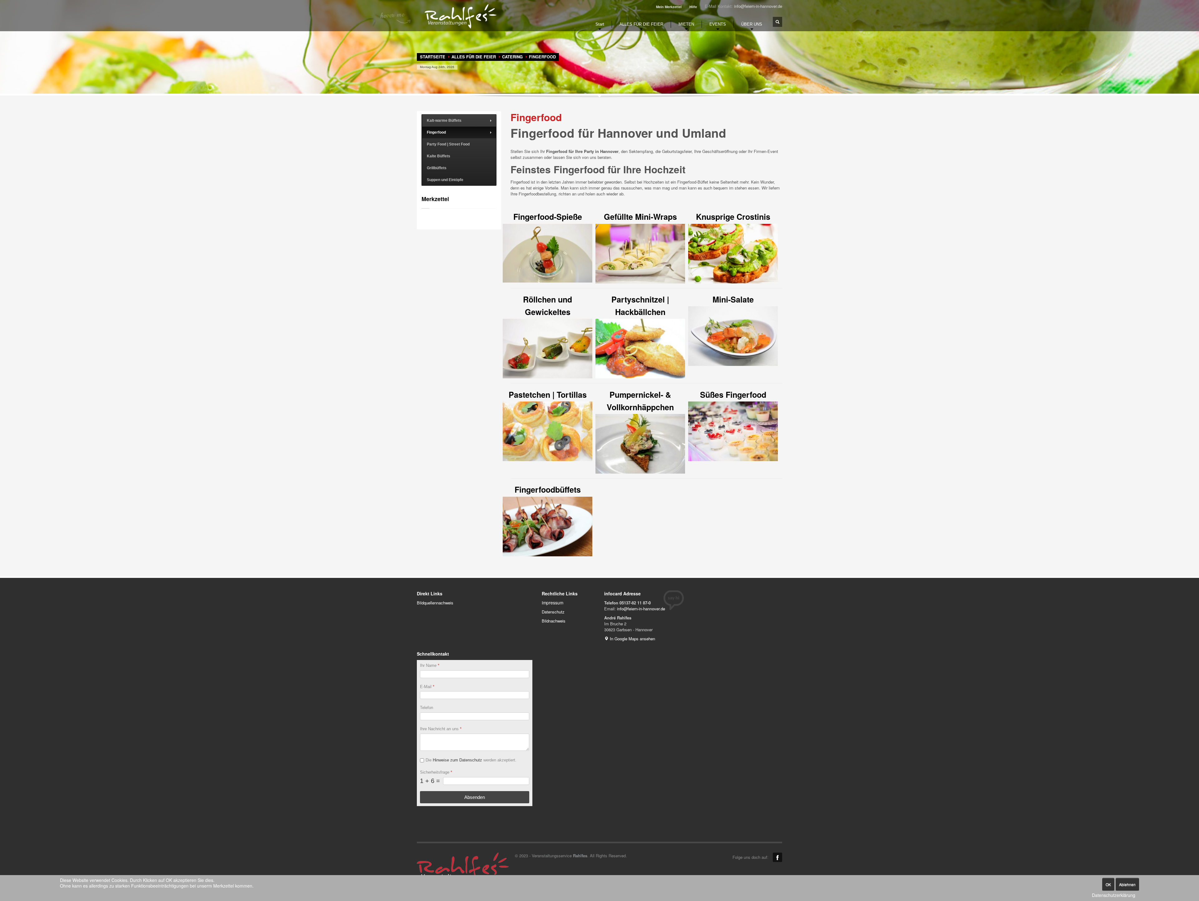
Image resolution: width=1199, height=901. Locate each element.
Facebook (777, 857)
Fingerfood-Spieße (547, 216)
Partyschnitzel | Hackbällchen (640, 306)
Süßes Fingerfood (733, 394)
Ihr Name (429, 665)
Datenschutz (553, 612)
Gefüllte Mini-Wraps (640, 216)
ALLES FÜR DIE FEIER (473, 57)
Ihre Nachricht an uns (440, 728)
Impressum (552, 602)
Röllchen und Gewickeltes (547, 306)
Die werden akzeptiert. (471, 760)
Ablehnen (1127, 884)
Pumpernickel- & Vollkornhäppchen (640, 401)
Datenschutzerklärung (1113, 895)
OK (1108, 884)
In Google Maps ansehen (632, 639)
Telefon (426, 707)
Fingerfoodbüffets (548, 489)
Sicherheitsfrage (436, 772)
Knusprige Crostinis (733, 216)
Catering (512, 57)
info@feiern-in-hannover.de (758, 6)
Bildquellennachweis (435, 603)
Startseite (432, 57)
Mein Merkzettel (669, 6)
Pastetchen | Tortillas (548, 394)
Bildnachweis (553, 621)
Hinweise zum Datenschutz (457, 760)
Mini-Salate (733, 299)
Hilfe (693, 6)
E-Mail (427, 686)
